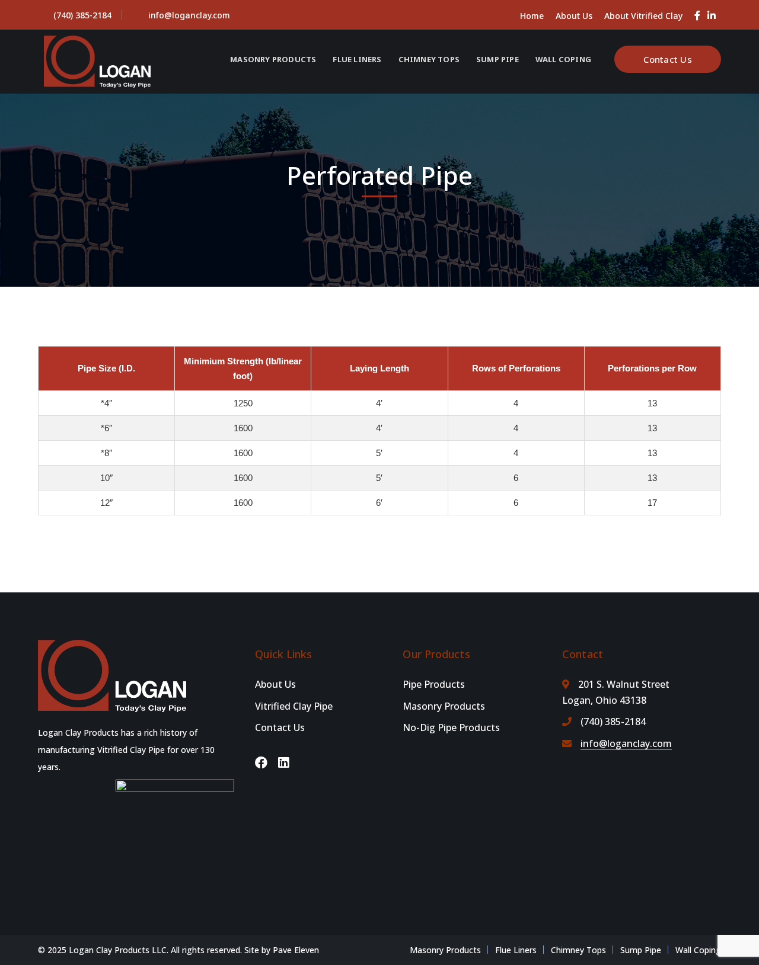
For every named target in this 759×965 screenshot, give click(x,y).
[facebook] (261, 762)
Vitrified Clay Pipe (294, 706)
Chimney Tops (578, 950)
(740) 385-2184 (82, 15)
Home (532, 15)
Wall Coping (698, 950)
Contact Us (667, 59)
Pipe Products (434, 684)
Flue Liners (516, 950)
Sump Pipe (640, 950)
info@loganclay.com (189, 15)
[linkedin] (283, 762)
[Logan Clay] (97, 60)
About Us (574, 15)
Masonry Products (444, 706)
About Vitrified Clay (643, 15)
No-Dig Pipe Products (451, 727)
